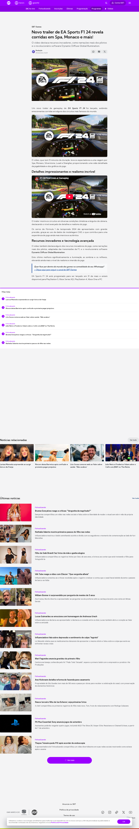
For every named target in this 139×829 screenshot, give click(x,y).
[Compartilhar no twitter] (104, 51)
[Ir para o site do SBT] (34, 812)
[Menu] (129, 3)
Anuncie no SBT (69, 804)
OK (123, 822)
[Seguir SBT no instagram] (109, 812)
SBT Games (36, 27)
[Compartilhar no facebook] (99, 51)
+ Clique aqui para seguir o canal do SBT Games (55, 270)
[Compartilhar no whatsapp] (93, 51)
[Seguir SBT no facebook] (102, 812)
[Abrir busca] (106, 3)
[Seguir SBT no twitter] (123, 812)
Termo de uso (69, 815)
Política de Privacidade (59, 822)
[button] (17, 459)
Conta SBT (119, 3)
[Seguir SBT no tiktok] (116, 812)
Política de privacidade (69, 810)
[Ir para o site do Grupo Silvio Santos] (18, 812)
